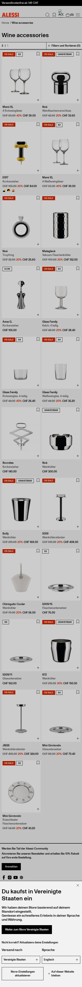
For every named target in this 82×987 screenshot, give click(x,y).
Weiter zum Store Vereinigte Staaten (27, 929)
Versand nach (12, 950)
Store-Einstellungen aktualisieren (23, 973)
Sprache (48, 950)
